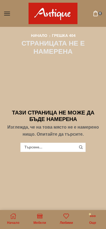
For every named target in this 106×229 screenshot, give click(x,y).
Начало (39, 35)
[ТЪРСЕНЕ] (80, 147)
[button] (7, 13)
